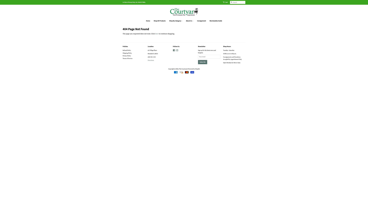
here (157, 34)
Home (148, 21)
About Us (189, 21)
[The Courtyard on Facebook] (174, 51)
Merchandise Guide (216, 21)
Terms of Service (127, 58)
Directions (151, 60)
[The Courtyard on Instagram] (177, 51)
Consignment (201, 21)
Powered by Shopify (194, 69)
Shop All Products (160, 21)
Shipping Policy (127, 53)
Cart (226, 2)
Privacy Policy (127, 56)
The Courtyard (183, 69)
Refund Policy (127, 50)
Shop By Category (175, 21)
